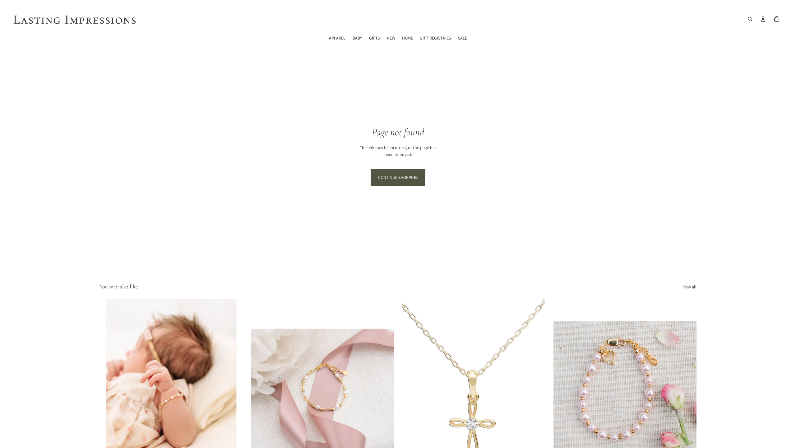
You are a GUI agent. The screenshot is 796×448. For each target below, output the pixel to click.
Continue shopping (398, 177)
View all (689, 287)
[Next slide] (233, 388)
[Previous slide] (109, 388)
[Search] (750, 19)
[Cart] (777, 19)
